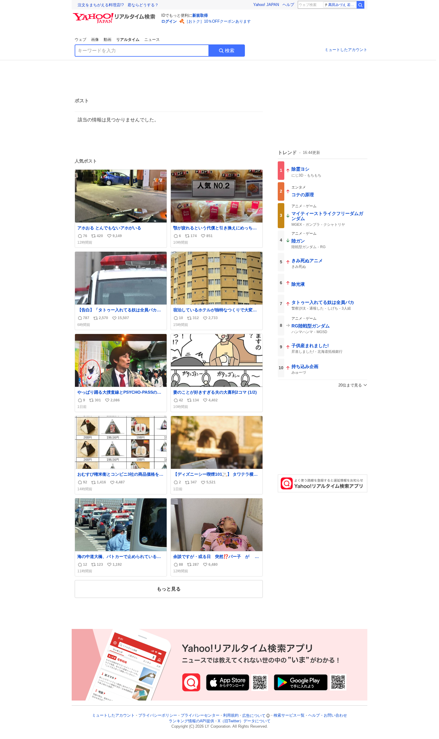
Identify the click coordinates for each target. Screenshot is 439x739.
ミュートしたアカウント (346, 49)
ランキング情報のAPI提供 (191, 721)
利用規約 (231, 715)
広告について (253, 715)
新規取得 (200, 15)
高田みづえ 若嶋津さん (342, 5)
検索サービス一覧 (289, 715)
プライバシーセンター (200, 715)
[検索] (360, 5)
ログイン (169, 21)
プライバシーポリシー (157, 715)
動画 (107, 39)
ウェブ (80, 39)
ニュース (152, 39)
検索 (229, 50)
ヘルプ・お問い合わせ (327, 715)
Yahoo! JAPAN (266, 4)
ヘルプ (288, 4)
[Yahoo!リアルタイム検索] (115, 15)
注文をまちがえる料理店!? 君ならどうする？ (118, 5)
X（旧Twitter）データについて (244, 721)
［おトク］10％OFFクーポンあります (218, 21)
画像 (95, 39)
